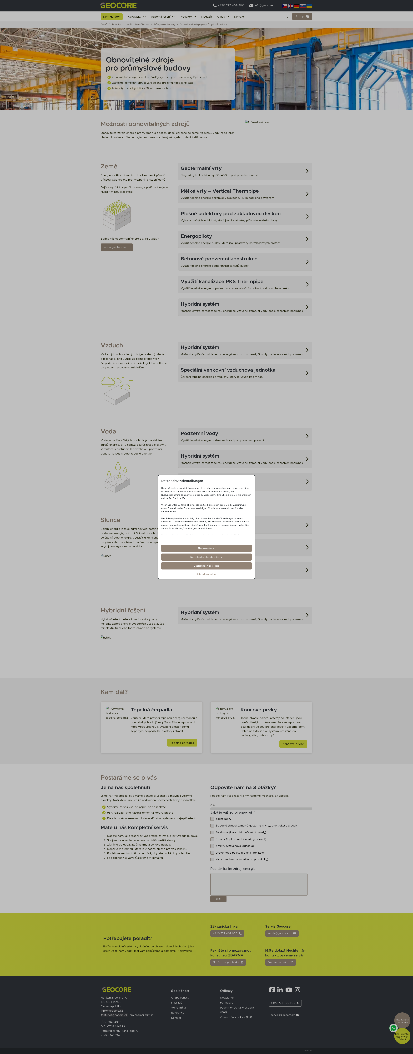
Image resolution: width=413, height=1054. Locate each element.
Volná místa (178, 1007)
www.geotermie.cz (117, 247)
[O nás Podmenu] (227, 16)
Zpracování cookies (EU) (236, 1017)
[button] (245, 171)
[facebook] (272, 990)
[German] (297, 5)
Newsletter (227, 997)
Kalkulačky (134, 16)
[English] (291, 5)
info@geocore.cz (112, 1010)
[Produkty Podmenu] (194, 16)
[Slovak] (303, 5)
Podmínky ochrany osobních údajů (238, 1009)
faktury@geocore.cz (114, 1015)
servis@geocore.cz (280, 933)
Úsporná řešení (160, 16)
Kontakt (239, 16)
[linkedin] (280, 990)
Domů (104, 24)
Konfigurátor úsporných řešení (402, 1037)
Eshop (300, 16)
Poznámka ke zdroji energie (233, 869)
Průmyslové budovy (164, 24)
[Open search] (286, 16)
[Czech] (285, 5)
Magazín (206, 16)
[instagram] (297, 990)
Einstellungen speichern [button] (206, 565)
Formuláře (226, 1002)
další (218, 899)
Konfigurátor (111, 16)
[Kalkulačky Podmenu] (144, 16)
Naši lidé (176, 1002)
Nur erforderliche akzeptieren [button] (206, 557)
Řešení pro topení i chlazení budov (130, 24)
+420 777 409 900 (225, 933)
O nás (221, 16)
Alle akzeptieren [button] (206, 548)
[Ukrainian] (309, 5)
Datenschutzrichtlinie (206, 574)
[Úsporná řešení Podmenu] (173, 16)
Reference (177, 1012)
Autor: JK (307, 1051)
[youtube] (288, 990)
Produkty (186, 16)
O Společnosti (180, 997)
